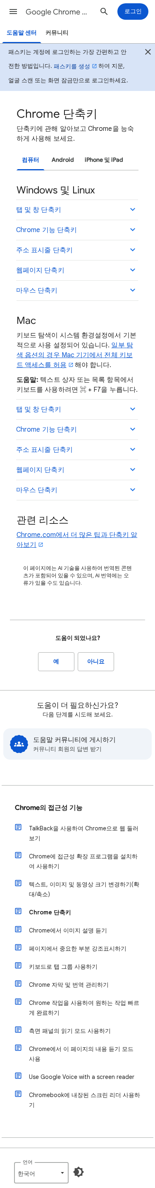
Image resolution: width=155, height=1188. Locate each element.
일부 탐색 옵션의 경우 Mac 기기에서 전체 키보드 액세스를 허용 (75, 355)
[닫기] (148, 53)
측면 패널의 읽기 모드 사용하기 (70, 1031)
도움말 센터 (22, 32)
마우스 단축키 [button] (37, 290)
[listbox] (41, 1172)
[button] (13, 11)
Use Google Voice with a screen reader (81, 1077)
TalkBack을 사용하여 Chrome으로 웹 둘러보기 (83, 833)
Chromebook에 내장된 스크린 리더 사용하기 (84, 1100)
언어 (28, 1162)
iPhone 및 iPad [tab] (104, 159)
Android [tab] (63, 159)
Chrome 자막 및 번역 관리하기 (69, 984)
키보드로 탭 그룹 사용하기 (63, 966)
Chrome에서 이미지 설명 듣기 (68, 930)
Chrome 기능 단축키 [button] (46, 230)
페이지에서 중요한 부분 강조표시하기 (77, 948)
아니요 (96, 661)
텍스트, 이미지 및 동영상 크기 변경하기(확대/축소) (84, 889)
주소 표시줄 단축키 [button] (44, 250)
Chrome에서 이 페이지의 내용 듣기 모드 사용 (81, 1053)
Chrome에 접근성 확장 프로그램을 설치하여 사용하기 (83, 861)
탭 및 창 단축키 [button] (38, 210)
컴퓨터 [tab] (30, 159)
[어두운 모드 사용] (78, 1172)
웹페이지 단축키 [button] (40, 270)
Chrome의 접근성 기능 (49, 808)
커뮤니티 (57, 32)
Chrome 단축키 (50, 912)
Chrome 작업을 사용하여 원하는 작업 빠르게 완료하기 (84, 1007)
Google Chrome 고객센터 (59, 11)
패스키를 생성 (72, 66)
